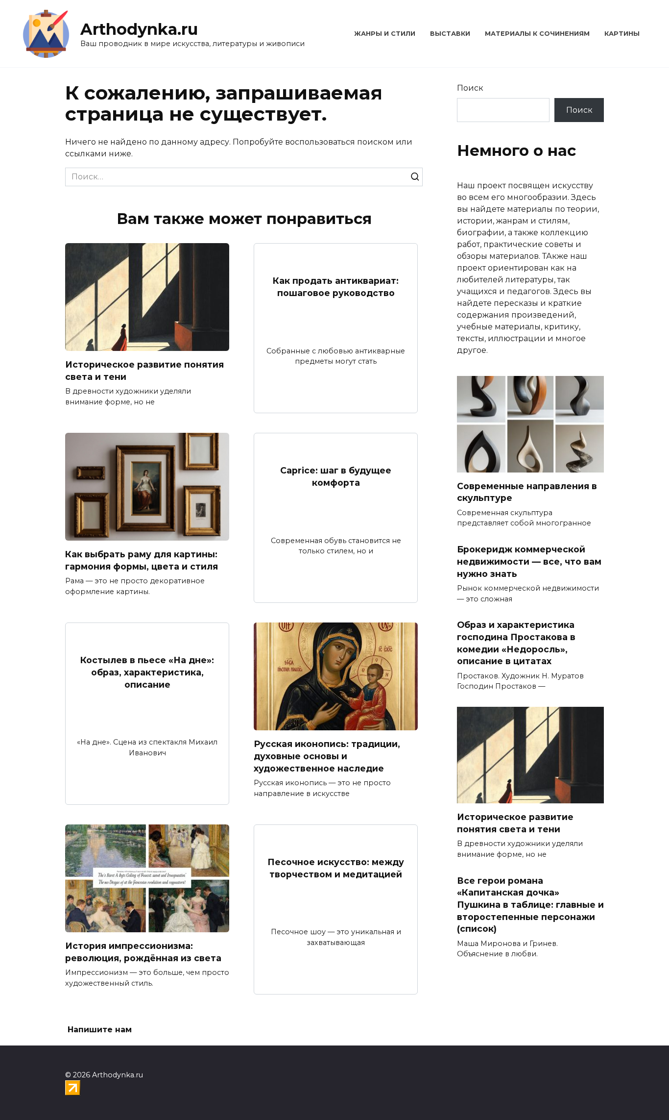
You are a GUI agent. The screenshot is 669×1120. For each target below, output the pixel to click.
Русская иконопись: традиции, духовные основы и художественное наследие (327, 756)
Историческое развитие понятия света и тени (144, 370)
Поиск (470, 88)
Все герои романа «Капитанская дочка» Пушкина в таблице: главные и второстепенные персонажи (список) (530, 904)
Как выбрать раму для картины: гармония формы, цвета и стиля (141, 560)
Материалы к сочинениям (537, 33)
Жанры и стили (384, 33)
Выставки (450, 33)
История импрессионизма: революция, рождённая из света (143, 952)
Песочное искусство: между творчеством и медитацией (335, 868)
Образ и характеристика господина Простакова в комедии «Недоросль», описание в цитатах (516, 643)
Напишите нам (100, 1029)
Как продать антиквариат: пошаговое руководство (336, 286)
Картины (622, 33)
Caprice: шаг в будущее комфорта (335, 476)
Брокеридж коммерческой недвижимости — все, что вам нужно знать (529, 561)
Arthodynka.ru (139, 29)
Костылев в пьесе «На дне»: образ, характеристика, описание (147, 672)
